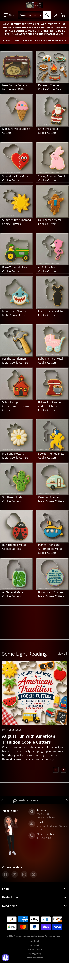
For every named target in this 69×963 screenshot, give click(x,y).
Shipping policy (34, 953)
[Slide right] (63, 770)
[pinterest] (33, 874)
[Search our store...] (47, 15)
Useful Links (10, 897)
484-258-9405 (44, 837)
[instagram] (24, 874)
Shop (5, 888)
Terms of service (34, 949)
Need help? (9, 906)
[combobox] (34, 15)
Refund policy (34, 941)
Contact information (34, 957)
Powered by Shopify (53, 936)
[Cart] (63, 15)
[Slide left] (56, 770)
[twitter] (14, 874)
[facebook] (5, 874)
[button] (10, 15)
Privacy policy (34, 945)
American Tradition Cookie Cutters (29, 936)
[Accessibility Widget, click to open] (5, 957)
